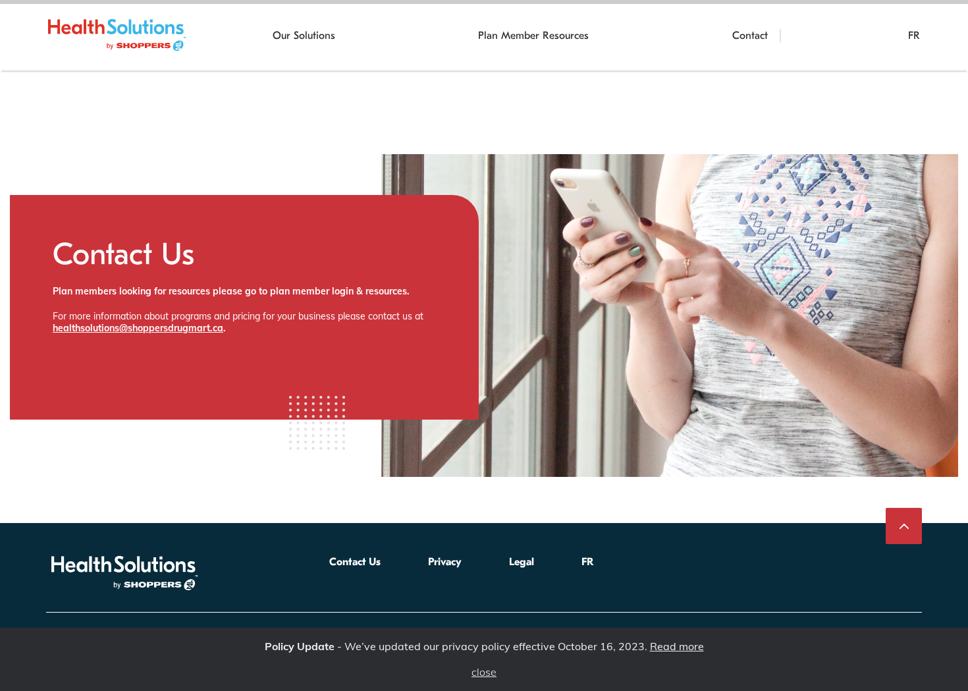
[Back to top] (904, 526)
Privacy (445, 562)
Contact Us (355, 562)
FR (914, 35)
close (484, 672)
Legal (521, 562)
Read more (677, 646)
